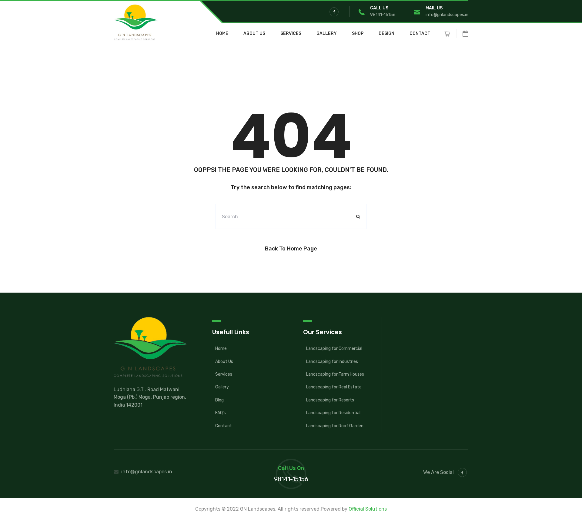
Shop (357, 34)
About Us (254, 34)
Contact (420, 34)
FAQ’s (220, 412)
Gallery (326, 34)
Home (222, 34)
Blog (219, 400)
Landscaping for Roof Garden (334, 425)
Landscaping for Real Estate (334, 387)
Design (386, 34)
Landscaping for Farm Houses (335, 374)
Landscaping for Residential (333, 412)
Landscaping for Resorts (330, 400)
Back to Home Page (291, 248)
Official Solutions (368, 509)
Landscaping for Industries (332, 361)
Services (290, 34)
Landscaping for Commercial (334, 348)
